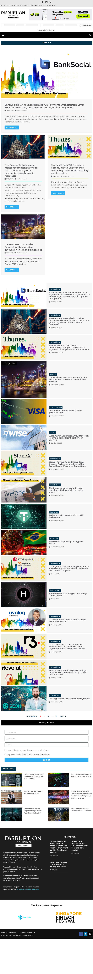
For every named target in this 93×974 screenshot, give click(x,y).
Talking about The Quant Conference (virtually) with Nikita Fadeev (34, 776)
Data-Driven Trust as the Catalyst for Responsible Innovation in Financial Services (23, 247)
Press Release (54, 289)
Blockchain (53, 512)
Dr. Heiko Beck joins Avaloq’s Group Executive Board (67, 620)
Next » (63, 716)
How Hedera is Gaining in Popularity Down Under (68, 594)
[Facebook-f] (42, 2)
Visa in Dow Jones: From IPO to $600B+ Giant (65, 411)
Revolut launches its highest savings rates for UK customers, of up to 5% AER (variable (67, 672)
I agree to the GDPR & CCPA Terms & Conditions (28, 755)
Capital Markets (55, 407)
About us (5, 5)
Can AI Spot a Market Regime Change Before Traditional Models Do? (33, 811)
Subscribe (51, 5)
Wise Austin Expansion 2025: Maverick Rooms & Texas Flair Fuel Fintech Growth (68, 438)
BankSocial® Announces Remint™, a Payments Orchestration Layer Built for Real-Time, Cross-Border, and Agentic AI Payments (44, 106)
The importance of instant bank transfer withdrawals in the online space (66, 490)
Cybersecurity (54, 695)
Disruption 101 (38, 5)
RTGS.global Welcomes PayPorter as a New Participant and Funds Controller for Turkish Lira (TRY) (69, 568)
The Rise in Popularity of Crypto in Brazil (66, 542)
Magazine (14, 5)
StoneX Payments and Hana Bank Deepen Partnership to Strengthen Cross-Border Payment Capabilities (67, 464)
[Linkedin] (46, 2)
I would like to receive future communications (27, 750)
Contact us (25, 5)
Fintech (52, 433)
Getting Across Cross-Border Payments (69, 698)
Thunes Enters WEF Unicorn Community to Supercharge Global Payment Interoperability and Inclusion (69, 169)
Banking (52, 374)
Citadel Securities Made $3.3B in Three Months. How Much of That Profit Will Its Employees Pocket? (59, 846)
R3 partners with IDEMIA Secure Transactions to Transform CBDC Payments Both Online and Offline (67, 646)
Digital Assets (54, 590)
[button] (57, 18)
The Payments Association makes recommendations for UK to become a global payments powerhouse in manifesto (21, 170)
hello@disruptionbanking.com (28, 889)
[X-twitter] (50, 2)
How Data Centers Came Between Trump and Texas (58, 864)
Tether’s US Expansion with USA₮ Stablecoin (66, 516)
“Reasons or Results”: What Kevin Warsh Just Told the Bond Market (79, 845)
